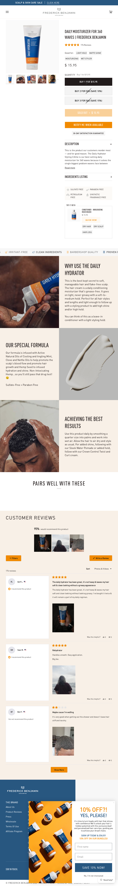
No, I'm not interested (93, 875)
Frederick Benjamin (20, 883)
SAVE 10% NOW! (93, 867)
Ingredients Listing (76, 177)
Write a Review (103, 559)
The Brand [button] (12, 802)
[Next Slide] (81, 543)
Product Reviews (14, 811)
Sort (88, 568)
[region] (59, 543)
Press (8, 816)
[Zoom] (32, 46)
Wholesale (11, 821)
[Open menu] (10, 12)
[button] (78, 45)
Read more (70, 167)
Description (72, 144)
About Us (10, 806)
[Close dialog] (113, 802)
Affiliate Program (14, 831)
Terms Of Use (12, 826)
